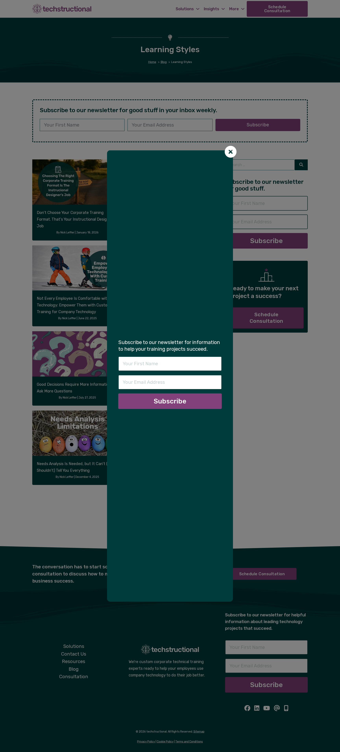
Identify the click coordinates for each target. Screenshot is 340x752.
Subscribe (170, 401)
